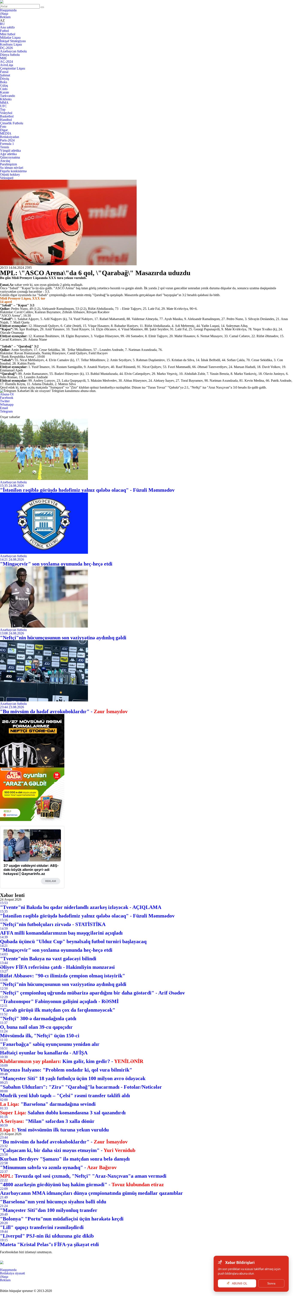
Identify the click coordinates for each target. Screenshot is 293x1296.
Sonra (271, 1283)
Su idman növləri (11, 167)
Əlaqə (4, 13)
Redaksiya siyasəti (12, 1273)
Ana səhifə (7, 27)
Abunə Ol (7, 394)
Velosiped (6, 178)
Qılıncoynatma (10, 157)
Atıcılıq (5, 161)
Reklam (5, 17)
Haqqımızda (8, 10)
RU (2, 24)
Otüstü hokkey (10, 174)
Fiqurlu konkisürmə (13, 171)
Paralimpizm (8, 164)
